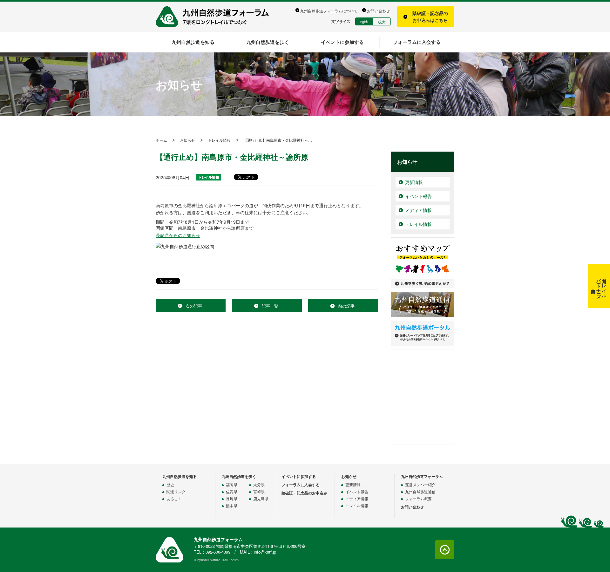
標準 (364, 21)
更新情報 (414, 182)
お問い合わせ (378, 10)
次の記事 (194, 306)
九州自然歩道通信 (420, 491)
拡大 (382, 21)
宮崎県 (259, 491)
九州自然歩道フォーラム (216, 16)
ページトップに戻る (444, 549)
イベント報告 (418, 196)
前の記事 (346, 306)
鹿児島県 (260, 498)
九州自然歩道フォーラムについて (328, 10)
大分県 (259, 484)
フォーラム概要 (418, 498)
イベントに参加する (342, 41)
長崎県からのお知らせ (178, 235)
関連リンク (176, 491)
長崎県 (231, 498)
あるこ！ (174, 498)
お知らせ (187, 140)
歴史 (170, 484)
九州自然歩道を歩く (267, 41)
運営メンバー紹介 (420, 484)
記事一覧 (270, 306)
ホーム (161, 140)
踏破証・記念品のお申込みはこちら (430, 16)
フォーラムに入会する (417, 41)
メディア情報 (418, 210)
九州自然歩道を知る (193, 41)
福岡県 (231, 484)
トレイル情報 (219, 140)
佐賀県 (231, 491)
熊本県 (231, 505)
